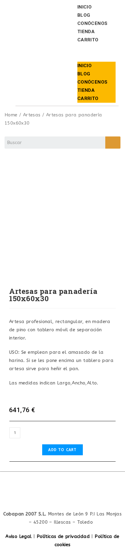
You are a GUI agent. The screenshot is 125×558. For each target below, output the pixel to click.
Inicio (84, 7)
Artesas (32, 115)
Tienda (86, 31)
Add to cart (62, 450)
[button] (96, 53)
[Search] (112, 142)
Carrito (88, 40)
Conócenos (92, 23)
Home (11, 115)
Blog (83, 15)
